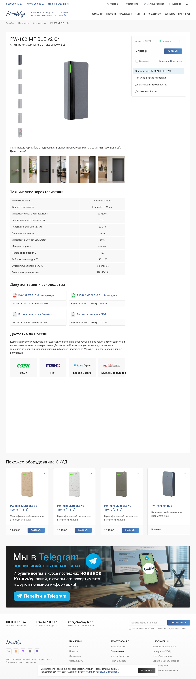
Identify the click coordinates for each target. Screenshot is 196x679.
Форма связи (132, 4)
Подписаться (178, 622)
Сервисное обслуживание (166, 661)
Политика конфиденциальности (21, 662)
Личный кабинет (155, 4)
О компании (75, 656)
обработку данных (156, 628)
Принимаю (146, 670)
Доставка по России (146, 91)
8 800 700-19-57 (14, 4)
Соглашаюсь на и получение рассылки (159, 628)
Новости (111, 14)
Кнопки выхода (118, 661)
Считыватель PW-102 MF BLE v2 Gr (153, 71)
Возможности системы (164, 646)
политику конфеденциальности (102, 672)
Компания (97, 14)
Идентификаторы (120, 656)
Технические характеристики (150, 77)
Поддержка (155, 14)
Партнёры (184, 14)
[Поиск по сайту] (187, 3)
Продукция (125, 14)
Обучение (170, 14)
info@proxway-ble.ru (58, 4)
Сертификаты (76, 661)
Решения (140, 14)
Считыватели (117, 651)
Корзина (176, 4)
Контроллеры (118, 646)
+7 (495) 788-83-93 (34, 4)
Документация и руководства (151, 84)
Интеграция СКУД (162, 651)
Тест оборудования (162, 656)
